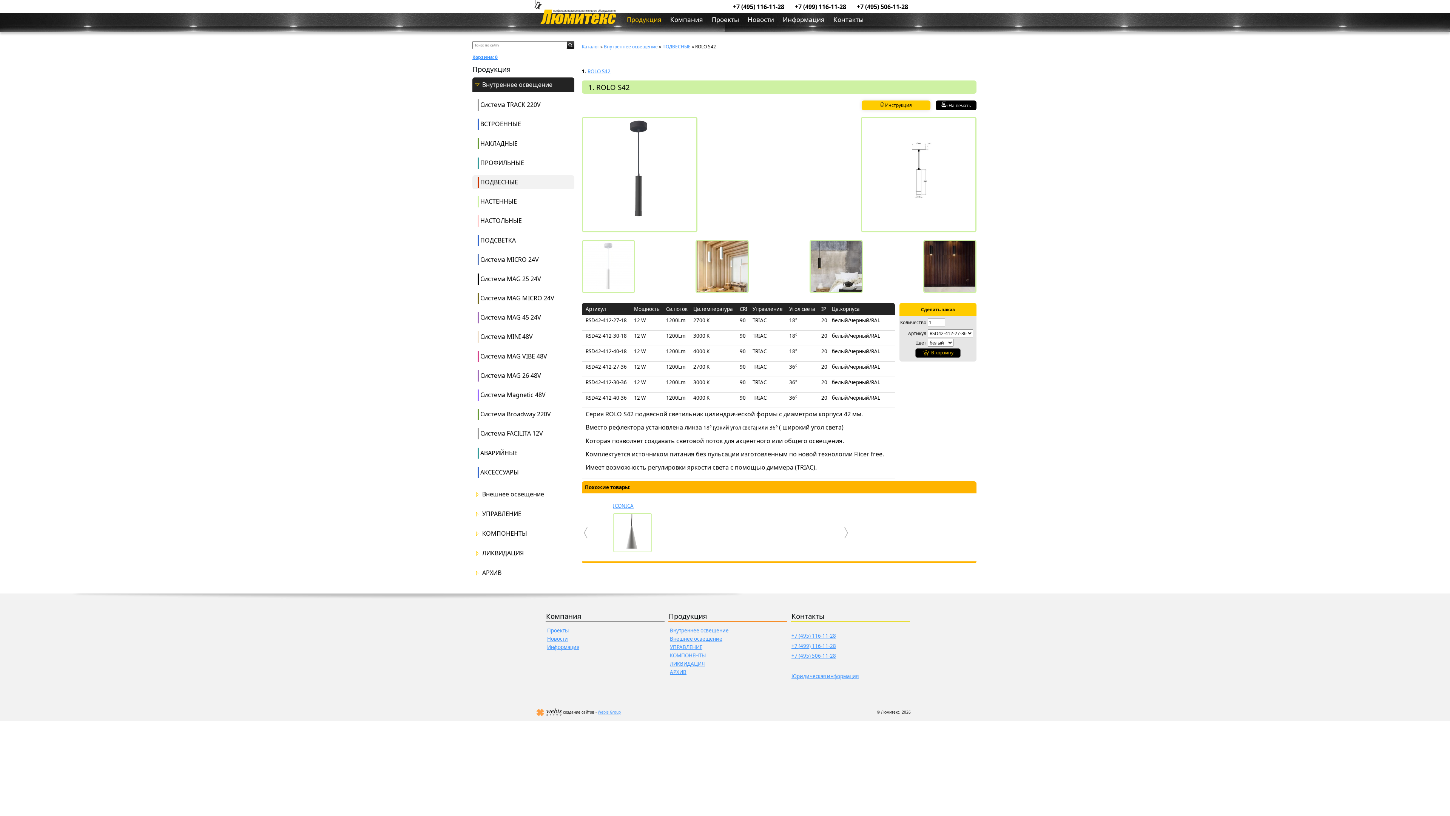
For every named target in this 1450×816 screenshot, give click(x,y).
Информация (804, 19)
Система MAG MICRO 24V (517, 298)
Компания (686, 19)
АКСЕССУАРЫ (499, 472)
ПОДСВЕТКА (498, 240)
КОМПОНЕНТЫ (504, 533)
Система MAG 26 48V (510, 375)
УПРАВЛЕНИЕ (501, 514)
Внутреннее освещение (517, 84)
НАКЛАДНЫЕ (499, 143)
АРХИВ (491, 572)
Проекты (725, 19)
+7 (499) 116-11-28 (820, 7)
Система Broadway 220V (515, 414)
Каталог (590, 46)
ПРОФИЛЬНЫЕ (502, 163)
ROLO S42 (599, 71)
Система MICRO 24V (509, 259)
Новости (761, 19)
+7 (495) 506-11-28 (882, 7)
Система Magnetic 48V (513, 395)
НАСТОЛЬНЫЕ (501, 220)
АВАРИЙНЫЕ (499, 453)
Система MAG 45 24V (510, 317)
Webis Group (609, 712)
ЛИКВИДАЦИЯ (503, 553)
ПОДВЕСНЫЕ (499, 182)
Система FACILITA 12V (511, 433)
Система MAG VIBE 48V (513, 356)
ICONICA (623, 505)
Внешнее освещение (513, 494)
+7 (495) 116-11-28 (758, 7)
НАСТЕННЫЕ (498, 201)
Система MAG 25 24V (510, 279)
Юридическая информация (825, 676)
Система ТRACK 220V (510, 104)
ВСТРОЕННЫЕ (500, 124)
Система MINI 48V (506, 336)
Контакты (848, 19)
